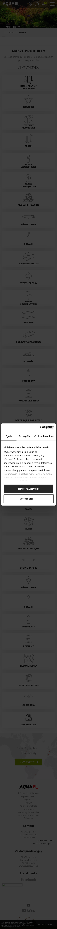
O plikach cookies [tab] (44, 436)
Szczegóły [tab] (24, 436)
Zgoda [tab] (8, 436)
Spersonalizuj (26, 498)
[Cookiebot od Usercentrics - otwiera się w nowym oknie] (41, 428)
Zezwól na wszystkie (29, 488)
